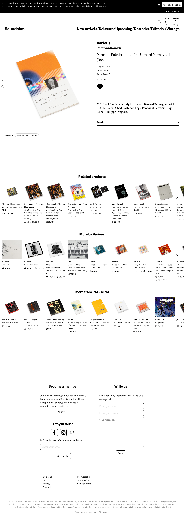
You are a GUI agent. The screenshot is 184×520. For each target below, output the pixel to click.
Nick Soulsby (30, 204)
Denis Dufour (161, 319)
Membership (84, 476)
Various (103, 43)
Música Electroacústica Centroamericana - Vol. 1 (56, 269)
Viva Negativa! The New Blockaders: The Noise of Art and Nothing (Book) (55, 214)
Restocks (141, 29)
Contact (47, 487)
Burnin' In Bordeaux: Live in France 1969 (54, 323)
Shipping (47, 476)
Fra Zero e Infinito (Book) (141, 208)
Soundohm (14, 28)
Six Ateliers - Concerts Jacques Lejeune (99, 323)
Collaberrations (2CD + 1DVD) (12, 208)
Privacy (46, 483)
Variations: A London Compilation (98, 266)
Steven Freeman (75, 204)
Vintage (172, 29)
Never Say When (31, 265)
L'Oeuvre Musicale (10, 322)
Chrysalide (159, 322)
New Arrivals (87, 29)
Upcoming (123, 29)
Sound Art (107, 74)
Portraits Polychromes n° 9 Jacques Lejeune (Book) (77, 325)
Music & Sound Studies (26, 135)
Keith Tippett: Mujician (95, 208)
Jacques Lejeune (97, 319)
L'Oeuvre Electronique (121, 322)
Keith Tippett (95, 204)
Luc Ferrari (116, 319)
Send (121, 453)
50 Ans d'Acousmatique (31, 323)
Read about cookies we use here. (96, 6)
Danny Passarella (162, 204)
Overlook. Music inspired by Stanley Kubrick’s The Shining (77, 268)
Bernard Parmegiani (113, 47)
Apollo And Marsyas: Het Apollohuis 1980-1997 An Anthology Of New (164, 269)
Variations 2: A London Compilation (121, 266)
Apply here (63, 411)
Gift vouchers (84, 483)
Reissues (106, 29)
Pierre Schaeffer (9, 319)
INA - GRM (106, 67)
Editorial (158, 29)
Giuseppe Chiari (140, 204)
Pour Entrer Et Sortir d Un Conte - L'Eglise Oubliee (142, 325)
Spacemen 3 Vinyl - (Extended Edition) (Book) (163, 210)
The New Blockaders (11, 204)
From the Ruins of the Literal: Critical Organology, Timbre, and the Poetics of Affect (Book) (121, 213)
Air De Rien (7, 265)
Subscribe (63, 456)
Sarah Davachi (118, 204)
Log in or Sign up (171, 11)
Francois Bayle (30, 319)
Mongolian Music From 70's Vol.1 (141, 266)
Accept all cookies (172, 4)
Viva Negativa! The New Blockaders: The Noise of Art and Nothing (33, 214)
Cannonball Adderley (55, 319)
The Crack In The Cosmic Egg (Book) (76, 211)
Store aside (83, 480)
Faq (44, 480)
